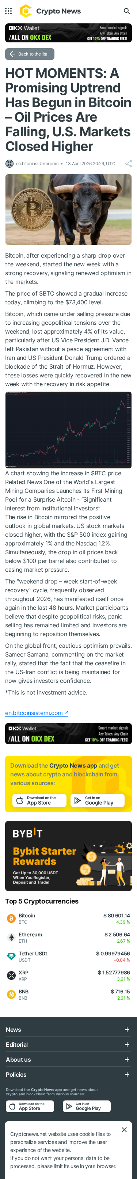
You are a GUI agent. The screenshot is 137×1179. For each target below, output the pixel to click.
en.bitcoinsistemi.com (34, 712)
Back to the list (32, 54)
